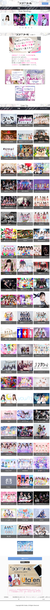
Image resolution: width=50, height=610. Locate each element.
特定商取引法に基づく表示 (19, 598)
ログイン (45, 3)
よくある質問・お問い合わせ (44, 598)
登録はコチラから (25, 558)
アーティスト (43, 8)
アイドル (6, 8)
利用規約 (6, 597)
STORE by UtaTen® (25, 562)
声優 (19, 8)
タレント (31, 8)
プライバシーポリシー (31, 597)
